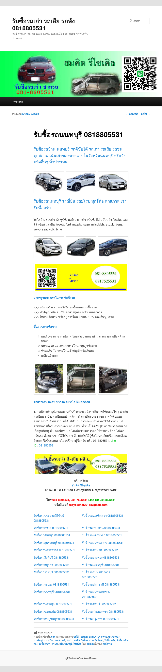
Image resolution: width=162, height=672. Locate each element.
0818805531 (47, 445)
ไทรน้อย (77, 643)
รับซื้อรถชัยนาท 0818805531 (100, 550)
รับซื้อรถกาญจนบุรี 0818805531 (54, 619)
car (53, 636)
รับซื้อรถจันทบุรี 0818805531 (52, 535)
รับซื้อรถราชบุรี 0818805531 (52, 572)
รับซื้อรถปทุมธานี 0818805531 (101, 584)
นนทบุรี (92, 636)
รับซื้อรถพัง (109, 640)
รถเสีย (77, 640)
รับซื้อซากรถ (87, 640)
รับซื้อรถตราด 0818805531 (51, 528)
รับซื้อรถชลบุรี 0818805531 (99, 604)
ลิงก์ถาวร (107, 643)
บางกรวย (102, 636)
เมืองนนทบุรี (65, 643)
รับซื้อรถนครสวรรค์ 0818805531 (54, 550)
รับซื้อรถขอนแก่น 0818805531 (53, 611)
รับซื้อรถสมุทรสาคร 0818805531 (102, 542)
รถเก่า (69, 640)
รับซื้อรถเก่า (45, 643)
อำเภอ (55, 643)
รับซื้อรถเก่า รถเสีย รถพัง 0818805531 (43, 24)
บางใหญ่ (38, 640)
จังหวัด (84, 636)
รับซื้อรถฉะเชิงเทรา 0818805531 (102, 515)
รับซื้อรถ (99, 640)
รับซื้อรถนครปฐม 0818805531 (53, 604)
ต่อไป (145, 114)
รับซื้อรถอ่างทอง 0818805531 (100, 557)
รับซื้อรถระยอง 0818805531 (51, 584)
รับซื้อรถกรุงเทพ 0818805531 (100, 619)
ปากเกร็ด (48, 640)
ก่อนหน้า (132, 114)
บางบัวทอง (114, 636)
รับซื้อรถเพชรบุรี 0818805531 (100, 565)
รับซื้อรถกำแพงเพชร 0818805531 (103, 611)
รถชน (57, 640)
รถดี (63, 640)
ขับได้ (76, 636)
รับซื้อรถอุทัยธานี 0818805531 (101, 528)
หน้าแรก (18, 101)
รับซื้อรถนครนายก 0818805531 (102, 535)
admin (90, 643)
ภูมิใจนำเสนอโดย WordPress (81, 658)
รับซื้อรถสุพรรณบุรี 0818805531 (54, 542)
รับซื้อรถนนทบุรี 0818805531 (52, 592)
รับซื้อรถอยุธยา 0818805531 (52, 565)
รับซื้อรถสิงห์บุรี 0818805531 (52, 557)
